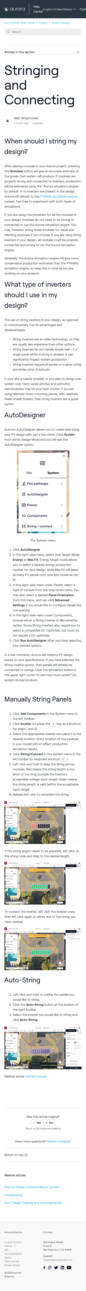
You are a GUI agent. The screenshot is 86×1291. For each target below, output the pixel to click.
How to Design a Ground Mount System (32, 1187)
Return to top (13, 1155)
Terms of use (11, 1261)
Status (8, 1257)
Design (43, 22)
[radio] (37, 1122)
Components (13, 1195)
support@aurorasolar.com (57, 1259)
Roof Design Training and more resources (33, 1203)
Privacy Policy (12, 1265)
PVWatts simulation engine (58, 196)
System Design (61, 22)
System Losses (36, 1076)
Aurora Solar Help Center (19, 22)
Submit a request (59, 1141)
